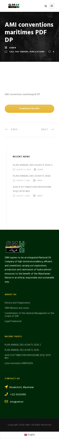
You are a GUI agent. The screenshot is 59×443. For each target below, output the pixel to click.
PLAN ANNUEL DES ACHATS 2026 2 (33, 165)
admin (12, 47)
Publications (37, 52)
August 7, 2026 (23, 180)
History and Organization (17, 303)
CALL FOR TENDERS (18, 52)
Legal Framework (13, 321)
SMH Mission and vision (17, 308)
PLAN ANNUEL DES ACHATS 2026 (32, 176)
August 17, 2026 (24, 169)
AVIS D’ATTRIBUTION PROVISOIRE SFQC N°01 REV (28, 356)
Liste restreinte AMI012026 (19, 363)
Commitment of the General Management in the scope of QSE (29, 314)
